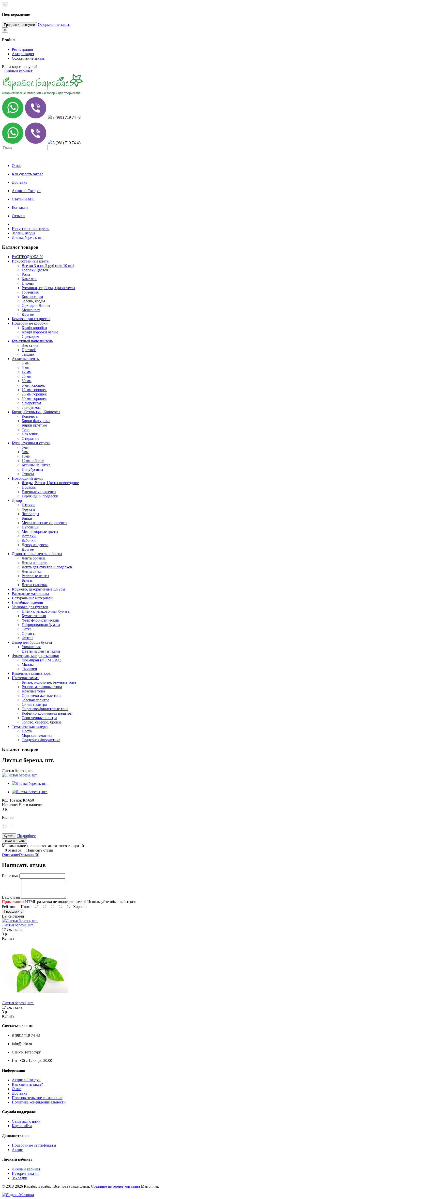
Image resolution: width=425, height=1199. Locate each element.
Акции (17, 1150)
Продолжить (13, 911)
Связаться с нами (26, 1121)
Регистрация (22, 49)
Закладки (19, 1178)
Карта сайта (22, 1126)
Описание (10, 855)
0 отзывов (13, 850)
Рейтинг (9, 906)
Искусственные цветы (30, 229)
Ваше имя (10, 876)
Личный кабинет (18, 71)
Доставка (19, 1093)
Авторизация (23, 54)
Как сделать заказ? (27, 1084)
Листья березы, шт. (28, 237)
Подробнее (26, 836)
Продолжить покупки (19, 25)
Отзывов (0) (29, 855)
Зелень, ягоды (23, 233)
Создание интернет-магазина (115, 1186)
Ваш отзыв (11, 897)
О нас (16, 1089)
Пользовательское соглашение (37, 1098)
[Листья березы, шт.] (20, 775)
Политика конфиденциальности (39, 1102)
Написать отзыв (39, 850)
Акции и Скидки (26, 1080)
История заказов (25, 1173)
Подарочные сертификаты (34, 1145)
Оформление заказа (54, 24)
